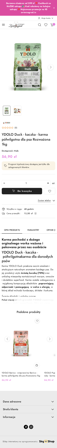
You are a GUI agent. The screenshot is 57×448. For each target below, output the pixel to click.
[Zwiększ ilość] (48, 183)
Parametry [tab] (33, 230)
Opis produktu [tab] (12, 230)
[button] (50, 67)
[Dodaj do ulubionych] (49, 191)
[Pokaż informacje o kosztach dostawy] (35, 213)
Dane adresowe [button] (12, 401)
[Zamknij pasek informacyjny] (54, 8)
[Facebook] (26, 427)
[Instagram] (31, 427)
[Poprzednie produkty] (7, 339)
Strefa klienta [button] (10, 409)
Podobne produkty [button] (28, 312)
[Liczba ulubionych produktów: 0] (45, 25)
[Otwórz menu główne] (3, 24)
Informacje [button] (9, 417)
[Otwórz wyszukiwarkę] (39, 25)
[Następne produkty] (49, 339)
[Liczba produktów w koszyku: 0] (51, 25)
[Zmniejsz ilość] (4, 183)
